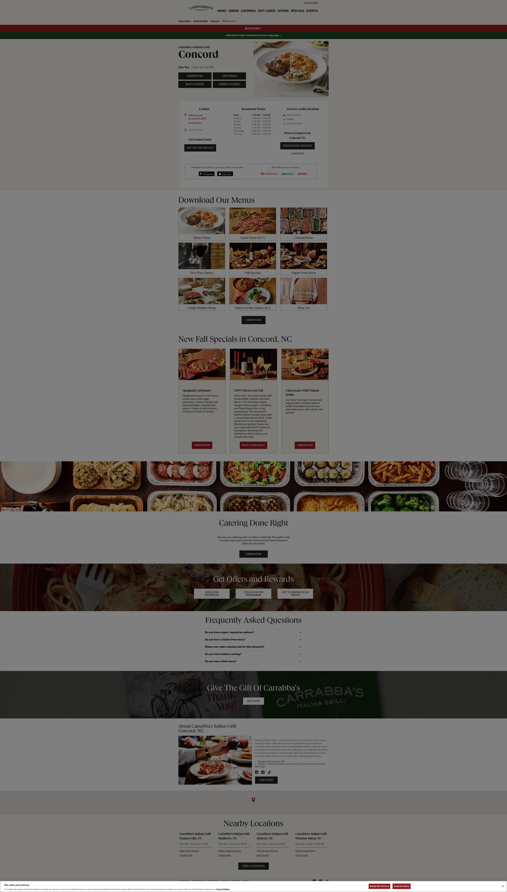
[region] (253, 886)
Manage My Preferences (379, 886)
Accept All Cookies (401, 886)
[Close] (503, 886)
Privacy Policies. (223, 889)
